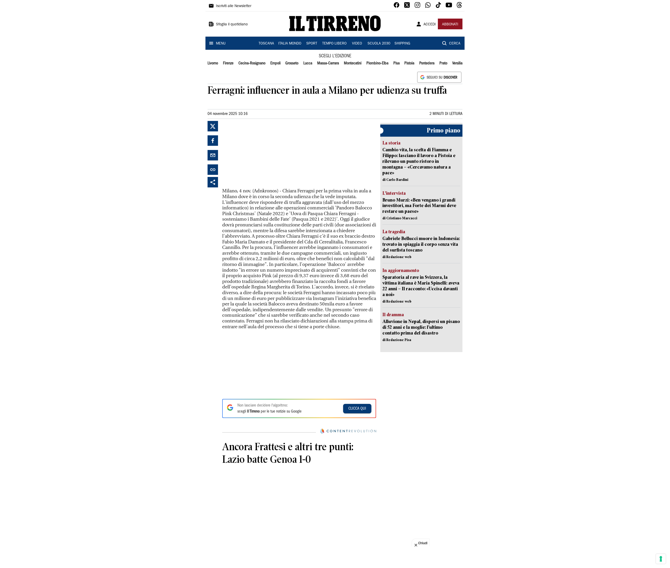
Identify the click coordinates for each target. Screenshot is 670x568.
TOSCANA (266, 44)
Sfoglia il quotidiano (232, 24)
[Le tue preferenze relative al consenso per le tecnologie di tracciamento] (661, 559)
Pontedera (426, 63)
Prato (443, 63)
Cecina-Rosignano (251, 63)
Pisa (396, 63)
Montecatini (352, 63)
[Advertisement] (261, 153)
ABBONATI (450, 24)
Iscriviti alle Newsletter (233, 6)
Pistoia (409, 63)
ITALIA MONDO (289, 44)
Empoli (275, 63)
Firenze (228, 63)
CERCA (454, 44)
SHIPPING (402, 44)
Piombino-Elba (377, 63)
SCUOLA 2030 (378, 44)
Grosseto (291, 63)
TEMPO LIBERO (334, 44)
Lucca (307, 63)
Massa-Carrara (328, 63)
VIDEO (357, 44)
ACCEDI (429, 24)
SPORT (311, 44)
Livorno (213, 63)
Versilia (457, 63)
